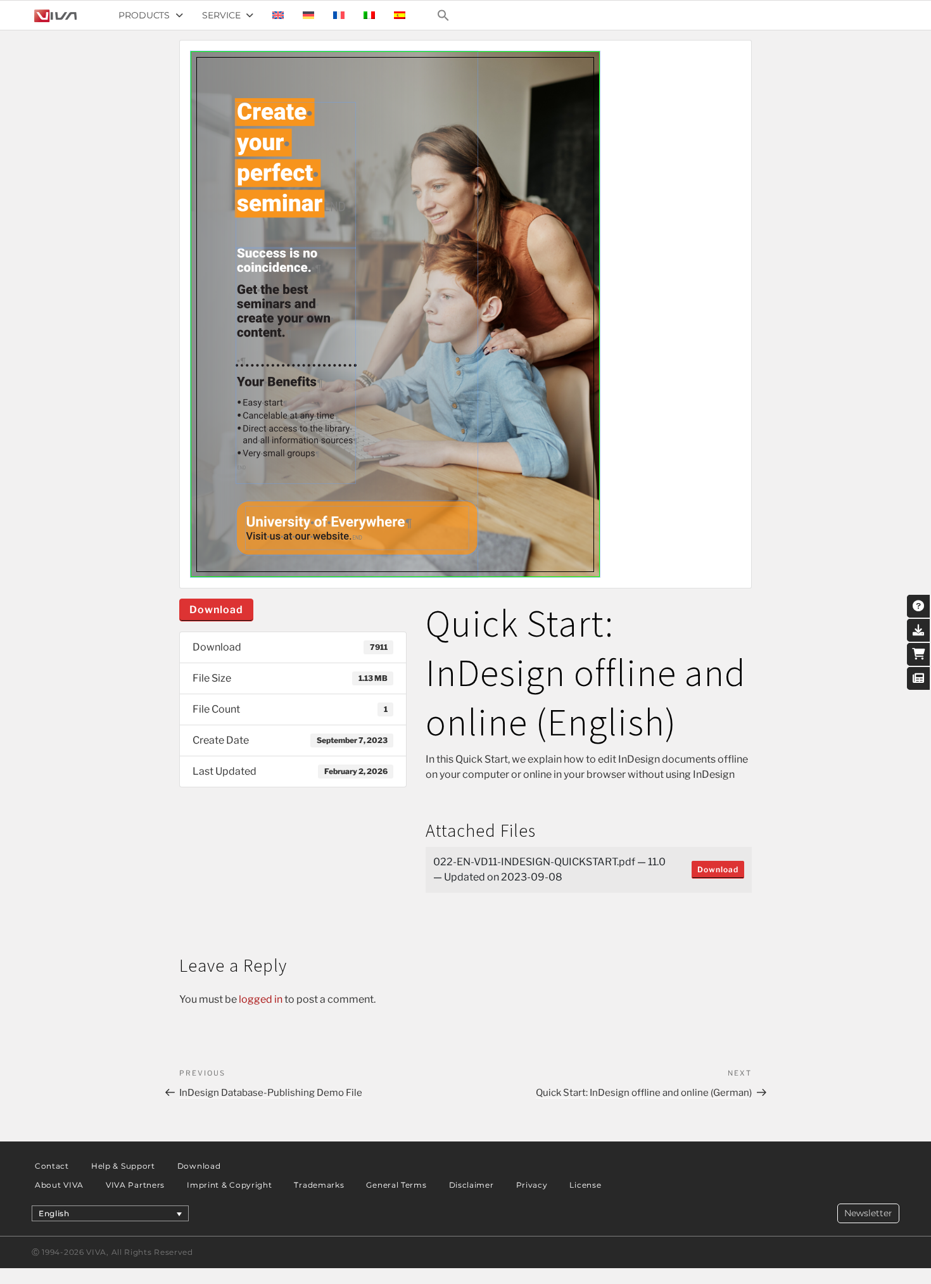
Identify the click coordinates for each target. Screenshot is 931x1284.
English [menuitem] (54, 1213)
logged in (260, 999)
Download (216, 610)
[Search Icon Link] (443, 15)
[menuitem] (278, 15)
